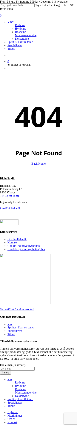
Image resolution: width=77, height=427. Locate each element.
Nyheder (12, 412)
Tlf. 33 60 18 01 (9, 195)
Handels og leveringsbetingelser (26, 249)
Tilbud (11, 334)
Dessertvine (22, 395)
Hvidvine (20, 385)
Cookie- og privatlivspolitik (23, 245)
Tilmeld (5, 372)
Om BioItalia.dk (17, 239)
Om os (11, 418)
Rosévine (20, 389)
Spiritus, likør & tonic (20, 399)
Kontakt (12, 242)
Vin (9, 324)
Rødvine (20, 382)
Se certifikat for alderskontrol (17, 309)
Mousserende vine (25, 392)
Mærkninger (14, 415)
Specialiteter (14, 330)
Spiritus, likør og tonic (20, 327)
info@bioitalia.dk (10, 208)
